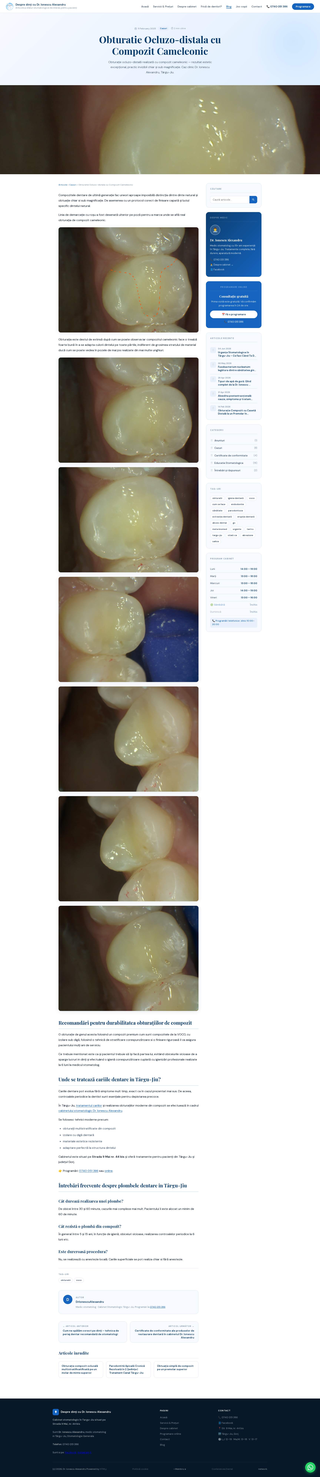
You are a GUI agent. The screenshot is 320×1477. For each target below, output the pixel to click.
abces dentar (219, 522)
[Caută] (253, 199)
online (109, 1171)
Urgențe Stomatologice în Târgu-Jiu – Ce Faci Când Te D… (237, 354)
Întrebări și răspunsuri (227, 470)
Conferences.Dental (222, 1469)
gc (234, 522)
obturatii (66, 1280)
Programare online (170, 1433)
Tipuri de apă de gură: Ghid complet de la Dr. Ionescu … (234, 383)
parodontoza (235, 510)
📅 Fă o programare (234, 314)
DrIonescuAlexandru (90, 1302)
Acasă (145, 6)
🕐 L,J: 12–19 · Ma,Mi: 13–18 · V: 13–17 (237, 1439)
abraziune (247, 535)
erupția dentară (245, 516)
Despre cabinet (187, 6)
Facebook (70, 1452)
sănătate (217, 510)
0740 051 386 (88, 1171)
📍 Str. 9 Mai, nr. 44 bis (231, 1428)
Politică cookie (140, 1469)
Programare (303, 6)
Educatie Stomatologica (228, 463)
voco (79, 1280)
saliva (215, 541)
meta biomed (219, 529)
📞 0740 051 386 (277, 6)
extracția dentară (222, 516)
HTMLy (103, 1469)
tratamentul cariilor (89, 1105)
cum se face (218, 504)
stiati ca (232, 535)
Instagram (83, 1452)
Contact (256, 6)
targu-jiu (217, 535)
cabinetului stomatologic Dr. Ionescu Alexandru (90, 1111)
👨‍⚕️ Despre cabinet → (221, 264)
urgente (237, 529)
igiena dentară (236, 498)
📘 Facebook (217, 269)
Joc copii (241, 6)
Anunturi (219, 440)
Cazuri (163, 28)
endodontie (237, 504)
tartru (250, 529)
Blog (228, 6)
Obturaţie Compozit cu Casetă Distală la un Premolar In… (237, 412)
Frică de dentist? (211, 6)
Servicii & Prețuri (163, 6)
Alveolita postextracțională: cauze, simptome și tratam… (235, 397)
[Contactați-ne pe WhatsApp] (310, 1467)
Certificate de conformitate (231, 455)
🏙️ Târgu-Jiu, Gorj (228, 1433)
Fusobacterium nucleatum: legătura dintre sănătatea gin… (237, 368)
